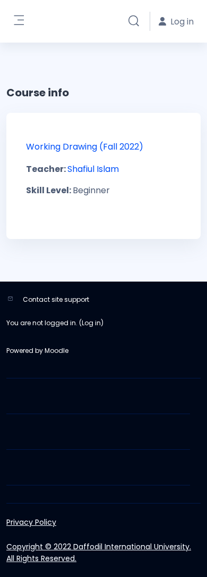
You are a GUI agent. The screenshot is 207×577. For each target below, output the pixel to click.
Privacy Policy (31, 522)
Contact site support (56, 299)
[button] (134, 21)
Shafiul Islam (93, 169)
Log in (91, 322)
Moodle (56, 350)
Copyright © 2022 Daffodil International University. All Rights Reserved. (98, 552)
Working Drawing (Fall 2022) (84, 147)
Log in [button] (182, 21)
